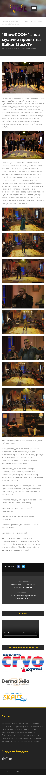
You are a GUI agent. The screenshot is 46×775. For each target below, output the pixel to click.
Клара (16, 48)
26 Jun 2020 (6, 48)
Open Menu (34, 8)
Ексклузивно (15, 22)
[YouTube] (10, 759)
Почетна (5, 22)
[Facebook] (3, 759)
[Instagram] (7, 759)
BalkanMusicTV (12, 772)
